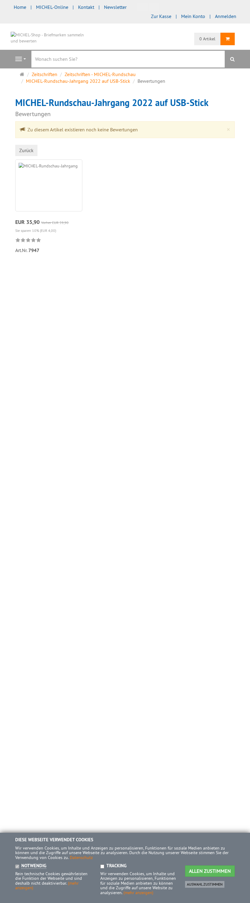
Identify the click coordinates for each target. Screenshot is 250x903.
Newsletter (115, 7)
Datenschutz (81, 857)
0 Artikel (207, 39)
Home (20, 7)
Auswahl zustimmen (205, 884)
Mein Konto (193, 16)
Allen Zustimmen (210, 871)
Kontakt (86, 7)
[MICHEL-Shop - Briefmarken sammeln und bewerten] (49, 37)
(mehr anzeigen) (138, 892)
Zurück (26, 150)
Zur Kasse (161, 16)
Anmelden (225, 16)
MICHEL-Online (52, 7)
